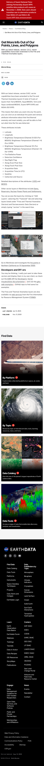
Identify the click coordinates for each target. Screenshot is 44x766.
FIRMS (32, 297)
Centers (27, 622)
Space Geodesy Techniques (13, 585)
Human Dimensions (28, 591)
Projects (10, 590)
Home (5, 28)
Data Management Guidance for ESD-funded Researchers (12, 693)
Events (26, 689)
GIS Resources (12, 657)
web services (17, 295)
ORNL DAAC (29, 657)
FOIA (29, 741)
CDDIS (26, 634)
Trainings (10, 642)
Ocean (26, 600)
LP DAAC (27, 645)
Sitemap (22, 745)
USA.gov (7, 749)
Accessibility (9, 745)
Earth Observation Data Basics (11, 628)
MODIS (4, 184)
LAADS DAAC (29, 649)
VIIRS (34, 181)
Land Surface (29, 596)
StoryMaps (11, 661)
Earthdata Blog (20, 28)
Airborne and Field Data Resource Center (30, 677)
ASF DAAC (28, 626)
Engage (10, 685)
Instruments (11, 580)
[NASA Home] (15, 22)
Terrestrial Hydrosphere (29, 615)
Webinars (10, 638)
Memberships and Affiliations (12, 721)
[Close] (42, 9)
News (11, 28)
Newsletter (28, 693)
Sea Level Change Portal (29, 669)
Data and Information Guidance (16, 737)
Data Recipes (12, 653)
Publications (11, 665)
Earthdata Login (13, 600)
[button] (22, 221)
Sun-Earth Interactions (28, 609)
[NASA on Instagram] (10, 556)
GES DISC (28, 641)
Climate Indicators (28, 581)
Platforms (10, 576)
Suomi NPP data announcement (19, 18)
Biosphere (28, 576)
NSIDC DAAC (29, 653)
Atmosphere (28, 572)
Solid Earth (28, 604)
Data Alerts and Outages (13, 595)
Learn (9, 622)
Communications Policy (13, 741)
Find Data (11, 564)
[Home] (24, 22)
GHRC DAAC (29, 638)
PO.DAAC (27, 665)
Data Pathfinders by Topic (30, 566)
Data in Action (12, 650)
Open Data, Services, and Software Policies (12, 705)
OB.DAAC (27, 661)
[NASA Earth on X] (15, 556)
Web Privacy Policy (11, 733)
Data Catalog (12, 568)
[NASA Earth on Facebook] (5, 556)
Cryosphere (28, 586)
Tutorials (10, 646)
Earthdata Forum (13, 634)
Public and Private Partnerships (11, 714)
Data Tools (11, 572)
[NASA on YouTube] (19, 556)
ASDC (26, 630)
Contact (27, 697)
